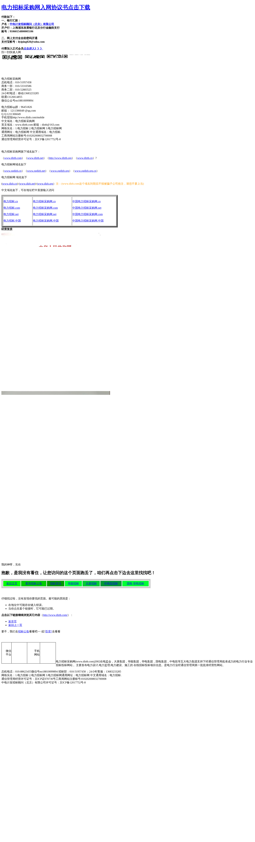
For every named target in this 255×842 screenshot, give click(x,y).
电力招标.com (11, 207)
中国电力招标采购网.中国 (88, 220)
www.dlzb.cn (9, 183)
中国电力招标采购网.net (86, 207)
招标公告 (23, 631)
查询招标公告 (33, 583)
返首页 (12, 621)
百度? (48, 631)
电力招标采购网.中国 (46, 220)
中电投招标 (111, 583)
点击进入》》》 (33, 48)
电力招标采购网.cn (44, 201)
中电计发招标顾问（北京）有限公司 (32, 24)
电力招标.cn (10, 201)
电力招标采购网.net (44, 214)
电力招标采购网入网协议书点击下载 (45, 7)
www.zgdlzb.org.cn (85, 170)
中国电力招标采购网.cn (86, 201)
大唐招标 (91, 583)
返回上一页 (15, 625)
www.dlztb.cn (85, 157)
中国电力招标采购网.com (87, 214)
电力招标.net (11, 214)
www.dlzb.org (45, 183)
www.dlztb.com (13, 157)
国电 (129, 583)
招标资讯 (55, 583)
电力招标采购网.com (45, 207)
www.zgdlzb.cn (13, 170)
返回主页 (11, 583)
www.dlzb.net (27, 183)
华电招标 (138, 583)
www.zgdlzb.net (36, 170)
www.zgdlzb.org (60, 170)
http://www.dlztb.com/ (55, 614)
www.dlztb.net (35, 157)
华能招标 (73, 583)
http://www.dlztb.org (60, 157)
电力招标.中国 (12, 220)
